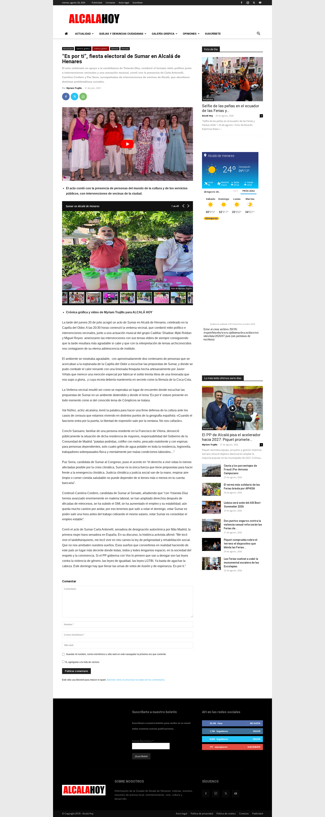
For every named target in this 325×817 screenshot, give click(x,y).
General (114, 48)
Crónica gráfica (100, 48)
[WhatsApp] (83, 96)
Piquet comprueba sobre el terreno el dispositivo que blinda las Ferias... (240, 543)
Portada (125, 48)
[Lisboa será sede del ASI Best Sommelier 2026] (211, 507)
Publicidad (97, 2)
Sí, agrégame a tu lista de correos (82, 662)
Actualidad (83, 33)
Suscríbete (138, 2)
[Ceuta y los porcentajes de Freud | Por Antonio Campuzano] (211, 470)
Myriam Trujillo (74, 88)
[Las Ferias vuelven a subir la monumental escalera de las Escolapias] (211, 563)
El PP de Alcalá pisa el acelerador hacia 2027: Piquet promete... (231, 437)
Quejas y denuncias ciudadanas (121, 33)
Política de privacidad (202, 813)
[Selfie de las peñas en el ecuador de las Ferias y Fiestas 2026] (232, 79)
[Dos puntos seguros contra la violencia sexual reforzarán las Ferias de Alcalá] (211, 525)
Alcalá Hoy (207, 115)
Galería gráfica (163, 33)
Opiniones (190, 33)
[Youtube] (260, 2)
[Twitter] (254, 2)
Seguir (256, 731)
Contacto (244, 813)
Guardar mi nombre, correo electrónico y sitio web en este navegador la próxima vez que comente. (116, 654)
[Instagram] (248, 2)
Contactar (110, 2)
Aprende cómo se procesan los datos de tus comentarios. (136, 680)
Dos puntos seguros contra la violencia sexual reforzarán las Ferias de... (243, 524)
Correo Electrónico (142, 740)
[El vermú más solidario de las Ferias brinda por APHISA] (211, 489)
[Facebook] (241, 2)
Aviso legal (124, 2)
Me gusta (255, 723)
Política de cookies (226, 813)
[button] (258, 34)
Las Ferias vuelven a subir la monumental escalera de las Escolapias (241, 562)
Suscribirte (254, 746)
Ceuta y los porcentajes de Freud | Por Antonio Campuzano (240, 469)
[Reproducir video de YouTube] (127, 144)
